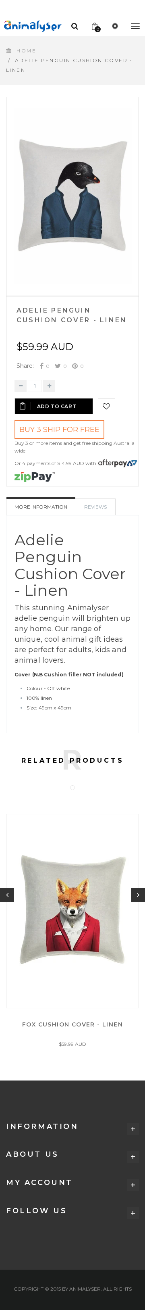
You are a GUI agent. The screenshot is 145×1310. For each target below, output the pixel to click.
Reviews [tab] (95, 507)
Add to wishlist (106, 406)
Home (26, 51)
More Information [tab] (40, 507)
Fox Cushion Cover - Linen (72, 1024)
